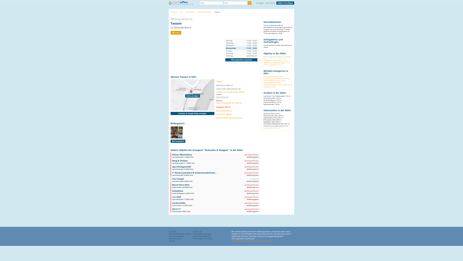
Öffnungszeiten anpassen (241, 60)
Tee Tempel (178, 178)
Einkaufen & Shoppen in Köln (273, 77)
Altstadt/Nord (190, 12)
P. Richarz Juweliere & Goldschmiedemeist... (194, 172)
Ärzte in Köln (268, 81)
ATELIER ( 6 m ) (269, 61)
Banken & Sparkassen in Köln (273, 85)
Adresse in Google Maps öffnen (230, 92)
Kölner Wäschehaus (182, 154)
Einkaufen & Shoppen (204, 12)
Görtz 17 (176, 209)
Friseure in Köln (285, 79)
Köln (181, 12)
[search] (249, 3)
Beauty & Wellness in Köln (272, 83)
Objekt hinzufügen (285, 3)
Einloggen (260, 3)
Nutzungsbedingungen (202, 234)
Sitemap (172, 241)
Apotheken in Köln (270, 87)
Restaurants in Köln (278, 81)
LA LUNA (176, 197)
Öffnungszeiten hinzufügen (180, 234)
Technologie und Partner (203, 238)
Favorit (177, 33)
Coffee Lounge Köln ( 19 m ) (273, 65)
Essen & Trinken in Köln (271, 79)
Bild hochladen (178, 141)
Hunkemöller (179, 203)
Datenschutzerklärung (202, 236)
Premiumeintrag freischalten (229, 118)
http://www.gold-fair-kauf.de (229, 103)
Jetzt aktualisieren (224, 110)
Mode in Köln (287, 85)
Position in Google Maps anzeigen (192, 113)
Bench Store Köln (180, 184)
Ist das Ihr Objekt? (224, 114)
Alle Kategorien (175, 238)
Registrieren (270, 3)
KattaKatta (177, 190)
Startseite (174, 12)
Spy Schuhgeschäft (181, 166)
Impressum (197, 231)
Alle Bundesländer (176, 236)
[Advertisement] (197, 55)
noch (183, 2)
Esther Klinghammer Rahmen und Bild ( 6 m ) (277, 58)
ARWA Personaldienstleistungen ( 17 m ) (277, 63)
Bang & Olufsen (180, 160)
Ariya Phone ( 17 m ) (280, 61)
